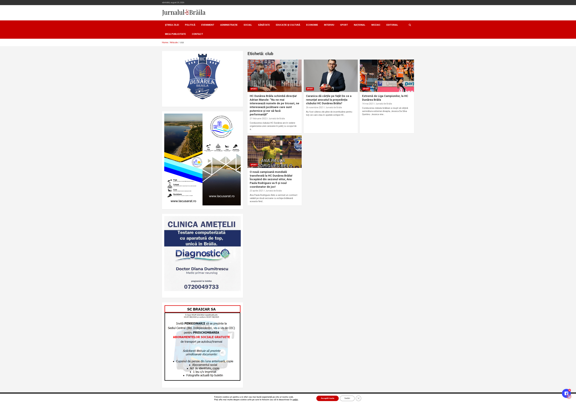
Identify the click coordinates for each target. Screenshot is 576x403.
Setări (347, 398)
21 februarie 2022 (258, 118)
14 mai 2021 (368, 103)
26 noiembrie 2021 (315, 107)
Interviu (329, 25)
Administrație (229, 25)
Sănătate (264, 25)
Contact (197, 34)
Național (359, 25)
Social (248, 25)
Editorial (392, 25)
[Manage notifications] (569, 396)
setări (295, 399)
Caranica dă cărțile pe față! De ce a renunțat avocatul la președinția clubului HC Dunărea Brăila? (328, 99)
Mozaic (375, 25)
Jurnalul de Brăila (276, 118)
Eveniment (207, 25)
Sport (344, 25)
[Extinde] (236, 219)
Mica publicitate (175, 34)
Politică (190, 25)
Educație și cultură (288, 25)
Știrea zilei (172, 25)
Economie (312, 25)
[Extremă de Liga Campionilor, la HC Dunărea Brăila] (387, 75)
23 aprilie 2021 (257, 190)
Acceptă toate (327, 398)
